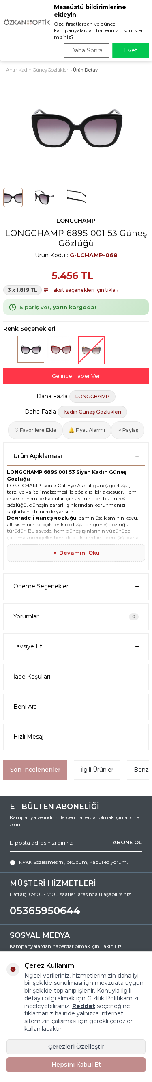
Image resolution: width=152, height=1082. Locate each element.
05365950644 (45, 910)
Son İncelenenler (35, 769)
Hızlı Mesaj (28, 736)
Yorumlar (74, 616)
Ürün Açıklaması (37, 456)
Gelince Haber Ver (76, 376)
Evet (130, 50)
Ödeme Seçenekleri (41, 586)
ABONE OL (127, 842)
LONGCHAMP (76, 220)
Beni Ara (25, 706)
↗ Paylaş (127, 430)
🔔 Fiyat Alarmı (87, 430)
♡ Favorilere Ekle (35, 430)
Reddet (83, 1006)
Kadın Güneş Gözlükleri (44, 70)
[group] (76, 128)
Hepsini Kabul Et (76, 1064)
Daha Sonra (86, 50)
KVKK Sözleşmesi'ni (41, 862)
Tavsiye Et (27, 646)
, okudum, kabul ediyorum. (73, 862)
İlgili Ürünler (97, 769)
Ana (10, 70)
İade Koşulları (31, 676)
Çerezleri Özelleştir (76, 1046)
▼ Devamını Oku (76, 552)
